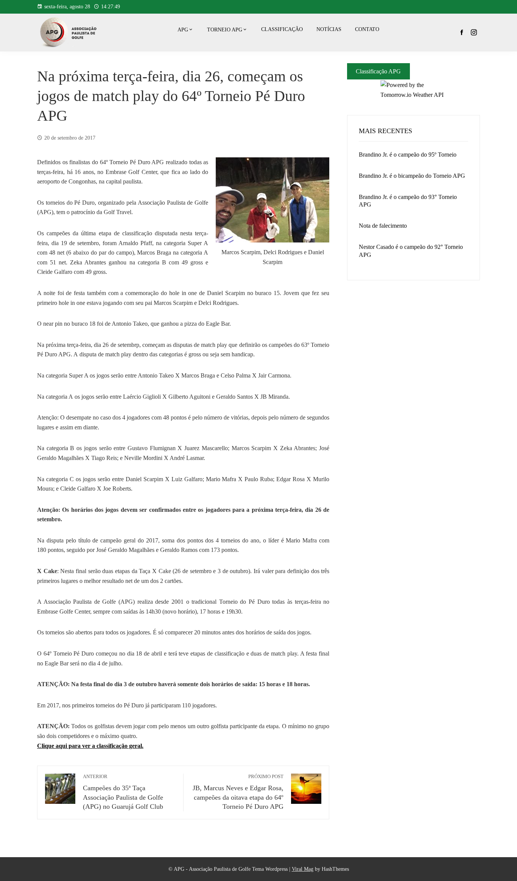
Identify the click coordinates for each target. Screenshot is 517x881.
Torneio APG (224, 30)
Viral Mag (302, 869)
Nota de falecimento (383, 225)
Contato (367, 29)
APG (183, 30)
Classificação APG (378, 71)
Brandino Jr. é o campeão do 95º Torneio (407, 154)
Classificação (282, 29)
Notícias (328, 29)
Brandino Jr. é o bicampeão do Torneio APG (412, 175)
